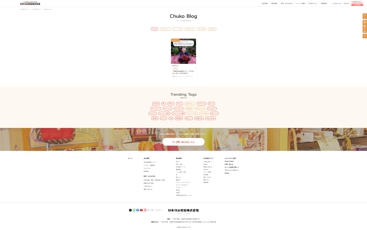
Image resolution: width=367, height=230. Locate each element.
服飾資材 (178, 169)
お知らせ (205, 169)
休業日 (155, 118)
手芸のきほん (190, 29)
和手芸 (178, 190)
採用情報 (324, 3)
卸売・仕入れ (207, 177)
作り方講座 (202, 29)
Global (347, 3)
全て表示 (154, 29)
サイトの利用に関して (232, 167)
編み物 (178, 180)
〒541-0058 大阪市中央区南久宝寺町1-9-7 (186, 219)
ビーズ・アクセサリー (182, 185)
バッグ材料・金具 (181, 172)
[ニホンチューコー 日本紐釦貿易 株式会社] (183, 211)
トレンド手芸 (178, 29)
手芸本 (178, 192)
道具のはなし (165, 29)
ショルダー (212, 108)
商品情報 (274, 3)
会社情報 (265, 3)
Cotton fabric (210, 118)
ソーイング (168, 108)
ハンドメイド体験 (179, 113)
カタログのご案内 (230, 158)
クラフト (178, 187)
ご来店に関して (207, 161)
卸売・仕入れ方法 (286, 3)
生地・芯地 (179, 164)
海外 (152, 210)
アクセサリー (158, 210)
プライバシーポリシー (232, 170)
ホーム (130, 158)
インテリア (179, 108)
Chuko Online (229, 161)
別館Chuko (199, 118)
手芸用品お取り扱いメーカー (184, 195)
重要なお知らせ (207, 167)
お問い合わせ (337, 3)
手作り (171, 103)
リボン (180, 103)
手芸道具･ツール (180, 167)
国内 (148, 210)
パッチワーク (156, 108)
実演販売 (179, 118)
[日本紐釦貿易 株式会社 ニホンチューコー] (30, 3)
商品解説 (212, 29)
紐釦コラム (206, 180)
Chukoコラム (313, 3)
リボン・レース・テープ (183, 182)
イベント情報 (300, 3)
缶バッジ (214, 113)
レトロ (164, 118)
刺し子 (178, 161)
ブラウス (153, 113)
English (205, 164)
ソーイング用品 (164, 113)
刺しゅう (189, 118)
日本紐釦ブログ (208, 158)
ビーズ (212, 103)
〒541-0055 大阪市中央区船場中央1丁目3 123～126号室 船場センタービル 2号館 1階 (188, 222)
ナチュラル (202, 103)
